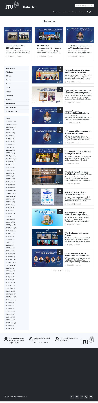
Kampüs (8, 99)
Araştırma (9, 95)
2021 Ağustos (11, 294)
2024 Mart (10, 205)
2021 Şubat (10, 311)
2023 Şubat (10, 242)
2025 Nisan (10, 167)
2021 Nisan (10, 305)
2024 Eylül (10, 187)
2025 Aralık (10, 144)
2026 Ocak (10, 141)
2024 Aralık (10, 179)
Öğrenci (8, 76)
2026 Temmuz (11, 124)
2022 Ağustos (11, 259)
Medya (8, 84)
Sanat (8, 88)
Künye (81, 12)
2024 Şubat (10, 207)
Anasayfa (56, 12)
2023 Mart (10, 239)
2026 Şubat (10, 138)
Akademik (9, 72)
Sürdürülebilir (10, 103)
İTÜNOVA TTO (11, 111)
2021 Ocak (10, 314)
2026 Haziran (11, 127)
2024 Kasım (10, 182)
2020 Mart (10, 328)
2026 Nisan (10, 133)
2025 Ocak (10, 176)
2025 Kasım (10, 147)
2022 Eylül (10, 256)
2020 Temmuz (11, 323)
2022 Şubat (10, 276)
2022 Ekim (10, 253)
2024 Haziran (11, 196)
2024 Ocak (10, 210)
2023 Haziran (11, 230)
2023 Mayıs (10, 233)
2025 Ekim (10, 150)
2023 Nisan (10, 236)
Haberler (66, 12)
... (70, 270)
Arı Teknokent (11, 107)
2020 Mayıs (10, 325)
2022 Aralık (10, 248)
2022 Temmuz (11, 262)
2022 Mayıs (10, 268)
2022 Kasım (10, 251)
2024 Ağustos (11, 190)
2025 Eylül (10, 153)
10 (67, 270)
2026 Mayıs (10, 130)
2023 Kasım (10, 216)
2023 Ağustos (11, 225)
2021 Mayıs (10, 302)
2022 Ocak (10, 279)
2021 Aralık (10, 282)
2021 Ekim (10, 288)
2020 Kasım (10, 320)
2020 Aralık (10, 317)
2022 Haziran (11, 265)
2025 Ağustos (11, 156)
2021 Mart (10, 308)
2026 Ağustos (11, 121)
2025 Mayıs (10, 164)
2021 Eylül (10, 291)
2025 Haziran (11, 161)
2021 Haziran (11, 300)
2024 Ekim (10, 184)
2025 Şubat (10, 173)
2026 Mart (10, 135)
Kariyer (8, 91)
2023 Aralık (10, 213)
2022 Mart (10, 274)
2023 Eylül (10, 222)
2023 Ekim (10, 219)
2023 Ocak (10, 245)
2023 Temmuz (11, 228)
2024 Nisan (10, 202)
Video (74, 12)
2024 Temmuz (11, 193)
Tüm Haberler (10, 68)
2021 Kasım (10, 285)
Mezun (8, 80)
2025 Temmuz (11, 158)
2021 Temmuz (11, 297)
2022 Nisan (10, 271)
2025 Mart (10, 170)
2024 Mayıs (10, 199)
